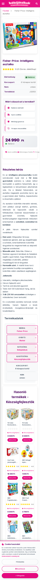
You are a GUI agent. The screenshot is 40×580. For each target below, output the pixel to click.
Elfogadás (20, 575)
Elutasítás (20, 562)
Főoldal (6, 11)
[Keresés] (36, 3)
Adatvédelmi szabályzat (10, 556)
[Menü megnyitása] (3, 4)
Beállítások (21, 569)
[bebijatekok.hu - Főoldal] (20, 3)
